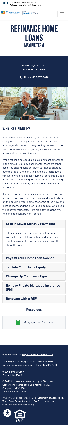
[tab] (34, 224)
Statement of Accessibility (51, 397)
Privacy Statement (11, 397)
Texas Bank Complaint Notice (17, 401)
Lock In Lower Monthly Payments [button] (30, 224)
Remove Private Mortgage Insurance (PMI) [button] (33, 288)
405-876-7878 (40, 77)
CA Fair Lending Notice (45, 401)
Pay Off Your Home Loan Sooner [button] (30, 258)
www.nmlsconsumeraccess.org (18, 404)
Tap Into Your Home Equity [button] (26, 267)
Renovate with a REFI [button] (21, 299)
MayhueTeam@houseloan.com (37, 354)
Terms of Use (29, 397)
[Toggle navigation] (62, 14)
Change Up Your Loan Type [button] (26, 276)
